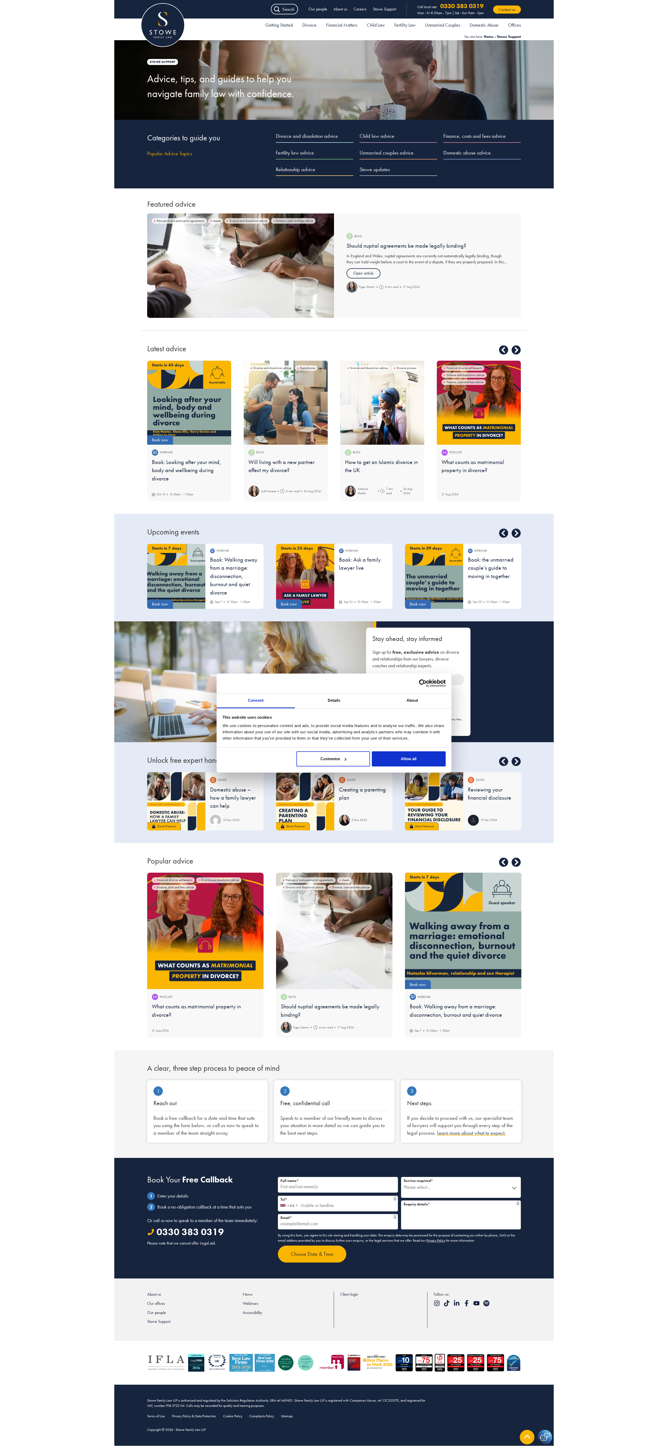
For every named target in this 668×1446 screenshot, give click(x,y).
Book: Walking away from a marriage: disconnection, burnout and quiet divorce (233, 576)
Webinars (250, 1303)
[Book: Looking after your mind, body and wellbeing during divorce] (189, 403)
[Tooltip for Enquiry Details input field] (518, 1203)
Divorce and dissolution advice (307, 136)
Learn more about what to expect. (471, 1132)
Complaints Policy (261, 1416)
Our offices (156, 1303)
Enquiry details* (459, 1203)
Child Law (376, 25)
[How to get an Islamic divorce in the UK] (382, 403)
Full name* (290, 1180)
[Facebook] (467, 1305)
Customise (330, 759)
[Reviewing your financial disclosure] (434, 801)
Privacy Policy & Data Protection (194, 1416)
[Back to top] (527, 1437)
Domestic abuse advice (467, 152)
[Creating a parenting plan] (305, 801)
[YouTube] (477, 1305)
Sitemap (287, 1416)
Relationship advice (295, 169)
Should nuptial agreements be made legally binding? (406, 245)
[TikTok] (447, 1305)
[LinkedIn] (457, 1305)
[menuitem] (279, 26)
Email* (336, 1217)
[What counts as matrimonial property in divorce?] (479, 403)
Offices (514, 25)
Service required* (418, 1180)
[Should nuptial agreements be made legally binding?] (240, 265)
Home (489, 36)
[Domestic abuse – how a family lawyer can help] (176, 801)
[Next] (516, 350)
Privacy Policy (435, 1240)
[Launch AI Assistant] (545, 1437)
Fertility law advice (295, 152)
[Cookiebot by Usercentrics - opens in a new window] (423, 683)
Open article (363, 273)
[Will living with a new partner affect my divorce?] (286, 403)
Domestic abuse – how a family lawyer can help (233, 798)
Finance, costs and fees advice (474, 136)
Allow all (408, 759)
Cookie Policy (232, 1416)
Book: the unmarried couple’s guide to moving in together (491, 568)
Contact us (507, 9)
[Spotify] (486, 1305)
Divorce (309, 25)
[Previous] (503, 350)
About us (340, 9)
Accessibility (252, 1312)
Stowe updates (375, 169)
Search (288, 9)
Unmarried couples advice (387, 152)
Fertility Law (404, 25)
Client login (349, 1294)
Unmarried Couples (442, 25)
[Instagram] (437, 1305)
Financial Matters (341, 25)
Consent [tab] (256, 700)
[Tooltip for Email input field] (395, 1217)
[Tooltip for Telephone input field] (395, 1199)
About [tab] (412, 700)
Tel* (336, 1199)
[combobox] (288, 1203)
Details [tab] (334, 700)
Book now (160, 440)
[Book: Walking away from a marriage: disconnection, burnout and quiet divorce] (463, 931)
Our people (317, 9)
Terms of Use (156, 1416)
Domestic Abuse (484, 25)
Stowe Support (384, 9)
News (247, 1294)
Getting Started (279, 25)
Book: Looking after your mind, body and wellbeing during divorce (186, 470)
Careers (360, 9)
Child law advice (377, 136)
